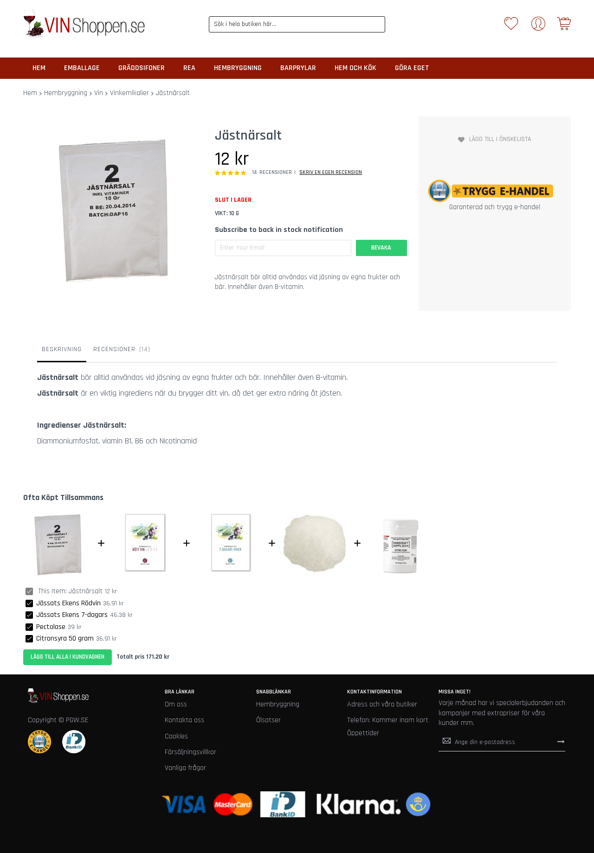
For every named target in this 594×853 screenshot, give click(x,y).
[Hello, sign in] (538, 27)
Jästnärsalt (86, 591)
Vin (98, 93)
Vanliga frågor (185, 768)
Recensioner (120, 349)
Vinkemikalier (129, 93)
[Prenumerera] (561, 741)
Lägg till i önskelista (500, 139)
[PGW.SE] (84, 24)
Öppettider (363, 733)
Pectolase (50, 627)
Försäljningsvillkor (190, 752)
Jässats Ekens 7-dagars (72, 615)
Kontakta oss (184, 720)
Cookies (176, 736)
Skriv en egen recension (330, 172)
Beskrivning (62, 349)
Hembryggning (65, 93)
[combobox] (297, 24)
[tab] (61, 351)
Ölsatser (268, 720)
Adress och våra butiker (382, 704)
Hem (30, 93)
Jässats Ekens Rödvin (68, 603)
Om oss (176, 704)
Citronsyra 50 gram (65, 638)
